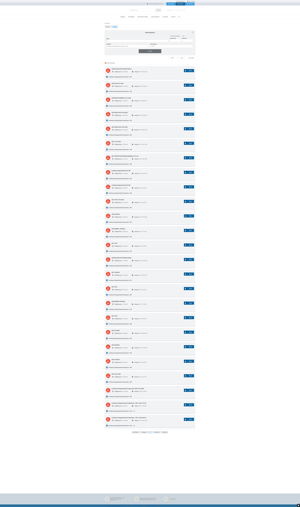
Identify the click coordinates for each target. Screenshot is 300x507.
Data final (184, 38)
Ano (183, 36)
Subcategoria (153, 44)
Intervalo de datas (176, 36)
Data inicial (173, 38)
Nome (107, 38)
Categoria (108, 44)
